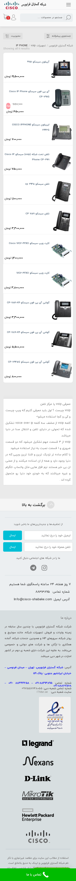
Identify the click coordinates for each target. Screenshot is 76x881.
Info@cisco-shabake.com (33, 599)
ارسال (13, 535)
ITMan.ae (42, 692)
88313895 (42, 591)
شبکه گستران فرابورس (61, 45)
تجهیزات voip (38, 45)
